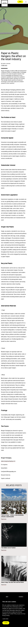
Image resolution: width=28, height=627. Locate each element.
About (7, 596)
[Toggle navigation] (25, 2)
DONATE (20, 1)
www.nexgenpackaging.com (8, 461)
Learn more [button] (5, 618)
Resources (21, 596)
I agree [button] (6, 622)
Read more (3, 519)
